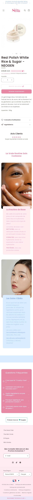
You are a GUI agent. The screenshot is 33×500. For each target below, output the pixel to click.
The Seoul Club (8, 430)
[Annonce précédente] (3, 3)
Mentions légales (27, 492)
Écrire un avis (16, 144)
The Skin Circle (8, 434)
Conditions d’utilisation (10, 490)
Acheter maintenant (16, 91)
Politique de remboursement (23, 484)
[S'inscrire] (27, 456)
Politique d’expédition (25, 490)
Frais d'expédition (5, 73)
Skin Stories (7, 442)
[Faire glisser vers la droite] (20, 54)
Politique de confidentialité (17, 487)
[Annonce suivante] (30, 3)
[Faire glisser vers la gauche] (13, 54)
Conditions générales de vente (11, 492)
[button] (16, 498)
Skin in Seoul (10, 484)
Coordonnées (17, 495)
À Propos (6, 438)
